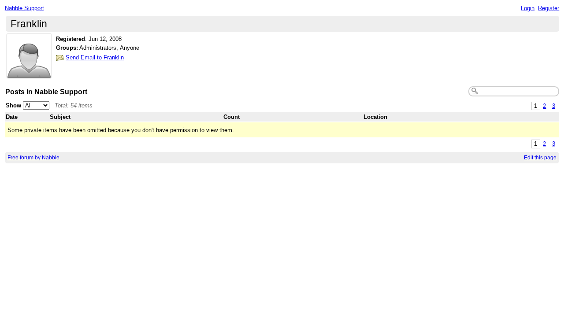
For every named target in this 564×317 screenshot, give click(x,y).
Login (527, 8)
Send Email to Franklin (95, 57)
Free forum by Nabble (33, 158)
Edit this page (540, 158)
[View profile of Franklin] (29, 73)
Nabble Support (24, 8)
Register (548, 8)
